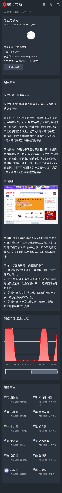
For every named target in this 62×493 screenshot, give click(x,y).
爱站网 (22, 61)
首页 (9, 12)
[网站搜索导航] (13, 4)
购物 (17, 12)
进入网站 (12, 67)
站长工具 (36, 61)
